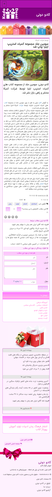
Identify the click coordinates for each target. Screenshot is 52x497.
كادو (40, 102)
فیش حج (44, 315)
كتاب (5, 102)
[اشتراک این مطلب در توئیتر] (5, 217)
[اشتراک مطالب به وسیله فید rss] (12, 217)
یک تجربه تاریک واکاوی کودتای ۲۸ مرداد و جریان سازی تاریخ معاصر (28, 230)
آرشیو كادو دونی (43, 490)
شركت (21, 105)
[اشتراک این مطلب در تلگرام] (16, 217)
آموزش (12, 427)
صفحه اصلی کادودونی (12, 443)
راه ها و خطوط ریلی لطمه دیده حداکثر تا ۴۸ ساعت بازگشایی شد (28, 396)
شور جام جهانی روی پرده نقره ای (35, 361)
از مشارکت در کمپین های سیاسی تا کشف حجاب (29, 244)
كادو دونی (43, 14)
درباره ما (46, 487)
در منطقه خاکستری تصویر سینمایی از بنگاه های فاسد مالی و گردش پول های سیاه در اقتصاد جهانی (28, 356)
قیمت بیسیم (42, 318)
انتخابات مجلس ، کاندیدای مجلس (35, 305)
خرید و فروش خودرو (40, 310)
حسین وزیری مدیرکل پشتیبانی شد (35, 365)
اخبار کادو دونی (25, 439)
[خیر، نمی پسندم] (8, 209)
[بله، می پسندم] (19, 209)
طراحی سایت (42, 313)
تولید (17, 204)
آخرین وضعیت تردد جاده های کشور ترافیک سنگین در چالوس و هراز (27, 383)
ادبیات (24, 427)
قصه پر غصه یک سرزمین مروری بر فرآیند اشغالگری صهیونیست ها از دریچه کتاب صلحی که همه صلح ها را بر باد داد (26, 237)
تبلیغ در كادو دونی (42, 483)
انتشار (42, 183)
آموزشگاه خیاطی (41, 302)
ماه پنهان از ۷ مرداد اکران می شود (35, 369)
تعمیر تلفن (43, 307)
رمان (10, 204)
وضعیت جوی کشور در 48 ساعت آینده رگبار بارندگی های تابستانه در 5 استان (26, 389)
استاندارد (34, 204)
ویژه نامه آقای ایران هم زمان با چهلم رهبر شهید (29, 224)
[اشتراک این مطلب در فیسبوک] (9, 217)
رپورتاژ (44, 429)
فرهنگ (37, 427)
